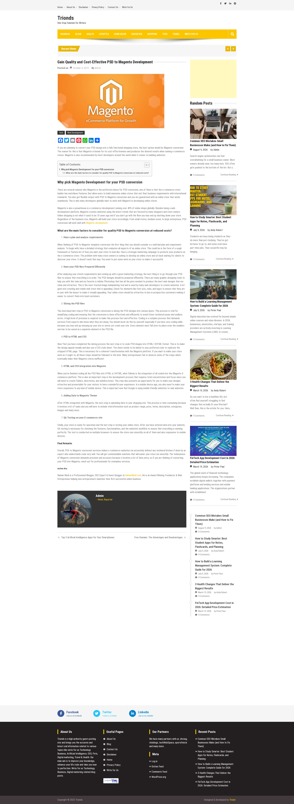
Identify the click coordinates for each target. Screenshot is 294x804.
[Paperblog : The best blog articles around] (111, 782)
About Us (71, 7)
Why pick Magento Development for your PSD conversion (88, 169)
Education (136, 34)
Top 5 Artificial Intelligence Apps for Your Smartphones (87, 537)
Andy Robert (217, 230)
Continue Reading (228, 174)
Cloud (78, 34)
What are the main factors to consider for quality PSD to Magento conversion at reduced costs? (107, 173)
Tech (164, 34)
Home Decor (120, 34)
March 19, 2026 (200, 390)
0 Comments (199, 175)
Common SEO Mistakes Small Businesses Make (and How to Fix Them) (214, 520)
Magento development (97, 222)
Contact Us (113, 7)
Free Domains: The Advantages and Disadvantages (158, 537)
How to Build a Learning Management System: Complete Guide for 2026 (213, 565)
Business (65, 34)
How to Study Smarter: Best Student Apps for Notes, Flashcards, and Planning (210, 221)
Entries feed (158, 766)
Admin (98, 68)
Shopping (152, 34)
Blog (109, 744)
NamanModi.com (133, 475)
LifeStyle (104, 34)
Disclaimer (83, 7)
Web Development (75, 132)
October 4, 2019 (81, 68)
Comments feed (159, 771)
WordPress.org (159, 776)
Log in (154, 761)
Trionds (65, 18)
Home (60, 7)
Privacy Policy (98, 7)
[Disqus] (121, 582)
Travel (176, 34)
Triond (232, 799)
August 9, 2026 (200, 149)
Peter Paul (216, 310)
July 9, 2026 (199, 230)
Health (90, 34)
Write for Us (127, 7)
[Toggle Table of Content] (145, 165)
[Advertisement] (213, 79)
